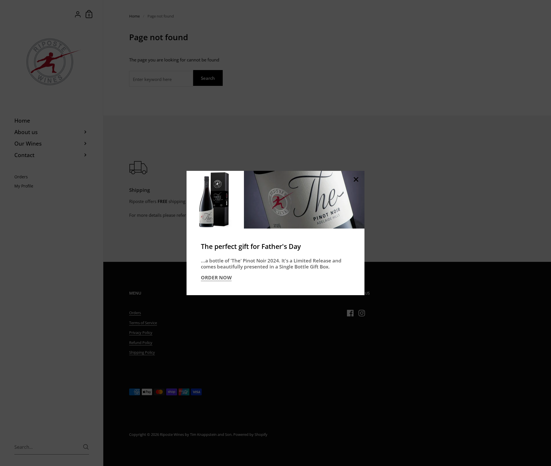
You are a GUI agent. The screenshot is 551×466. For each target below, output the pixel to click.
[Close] (355, 180)
